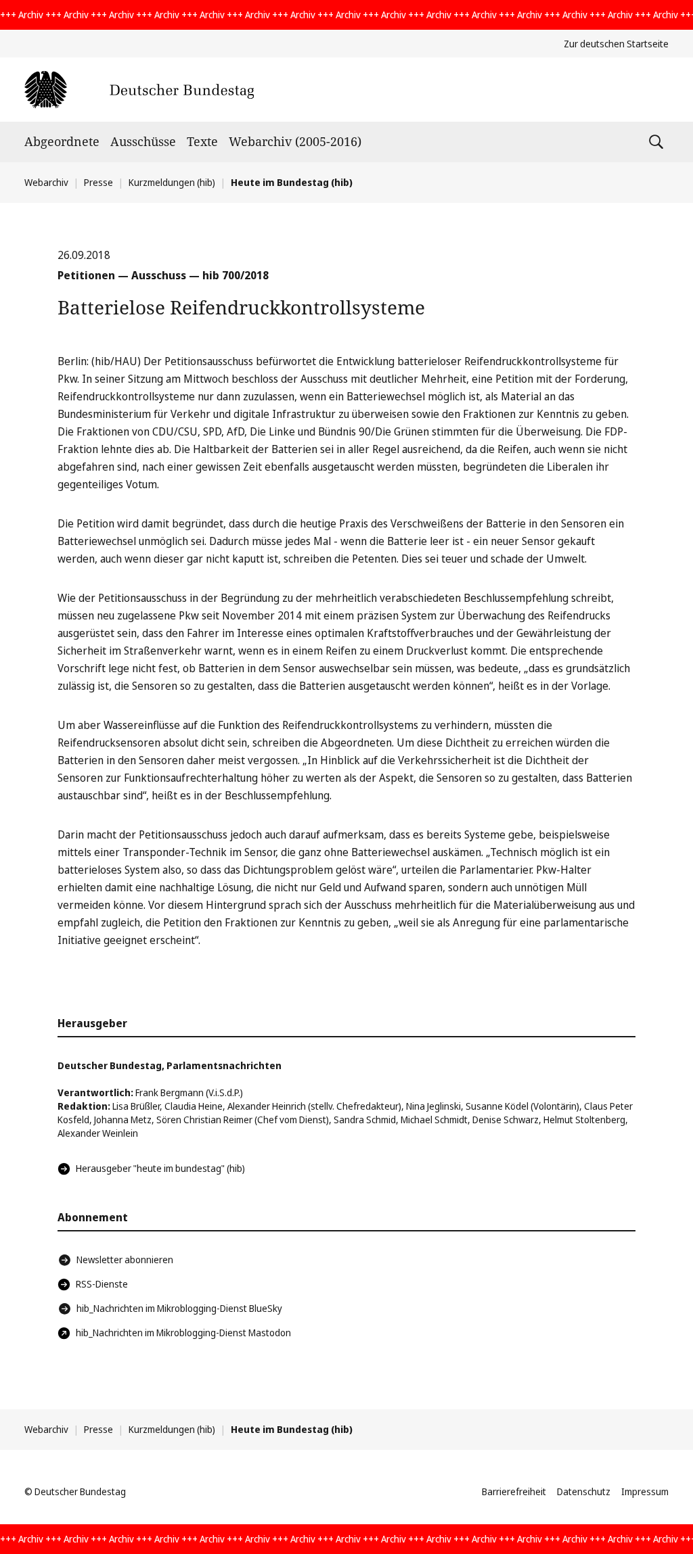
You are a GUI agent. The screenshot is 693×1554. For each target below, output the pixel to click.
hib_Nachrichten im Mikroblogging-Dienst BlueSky (179, 1308)
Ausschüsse (143, 141)
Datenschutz (583, 1491)
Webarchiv (46, 182)
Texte (202, 141)
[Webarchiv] (139, 89)
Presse (98, 182)
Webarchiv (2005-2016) (295, 141)
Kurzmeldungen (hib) (172, 182)
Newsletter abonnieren (124, 1259)
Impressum (645, 1491)
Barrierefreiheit (514, 1491)
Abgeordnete (61, 141)
